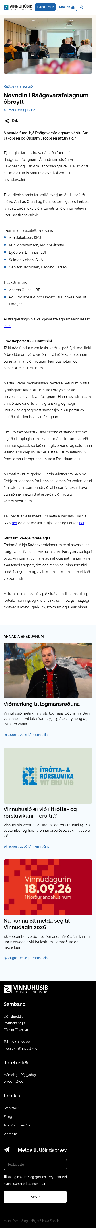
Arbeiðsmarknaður (17, 1125)
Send (35, 1197)
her (14, 523)
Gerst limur (45, 7)
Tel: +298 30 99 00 (17, 1041)
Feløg (8, 1117)
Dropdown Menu (89, 7)
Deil (15, 120)
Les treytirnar (35, 1183)
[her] (7, 326)
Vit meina (11, 1134)
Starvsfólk (11, 1108)
